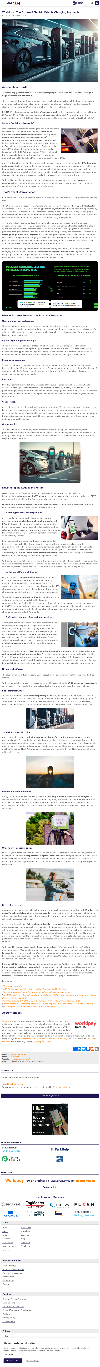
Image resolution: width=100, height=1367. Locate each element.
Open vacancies (10, 1303)
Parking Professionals (12, 1273)
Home (5, 1228)
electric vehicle (85, 1181)
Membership (8, 1277)
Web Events (26, 1246)
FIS (47, 1181)
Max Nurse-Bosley (18, 1054)
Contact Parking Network (14, 1299)
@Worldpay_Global (42, 1042)
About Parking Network (13, 1269)
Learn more (8, 1354)
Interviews (25, 1231)
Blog (23, 1239)
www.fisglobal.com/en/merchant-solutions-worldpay (42, 1039)
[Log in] (97, 3)
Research (47, 1187)
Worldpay (6, 1021)
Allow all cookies (13, 1361)
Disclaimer (7, 1314)
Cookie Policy (8, 1321)
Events (5, 1250)
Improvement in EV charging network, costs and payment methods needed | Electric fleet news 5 (48, 1004)
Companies (7, 1243)
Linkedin (6, 1336)
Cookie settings (32, 1361)
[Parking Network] (13, 2)
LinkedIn (6, 1042)
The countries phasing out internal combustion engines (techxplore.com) (37, 992)
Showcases (26, 1228)
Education (25, 1235)
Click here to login (61, 1087)
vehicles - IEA (16, 986)
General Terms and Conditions (16, 1310)
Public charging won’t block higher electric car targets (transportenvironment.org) (41, 1001)
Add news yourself (50, 1096)
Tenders (6, 1239)
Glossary (6, 1284)
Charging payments (62, 1181)
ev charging (35, 1180)
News (5, 1231)
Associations (8, 1246)
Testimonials (8, 1281)
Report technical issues (13, 1307)
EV (55, 1187)
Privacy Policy (8, 1318)
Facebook (91, 1039)
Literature (25, 1242)
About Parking (9, 1266)
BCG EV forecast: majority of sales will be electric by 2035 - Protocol (35, 989)
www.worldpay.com (19, 1059)
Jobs (4, 1235)
